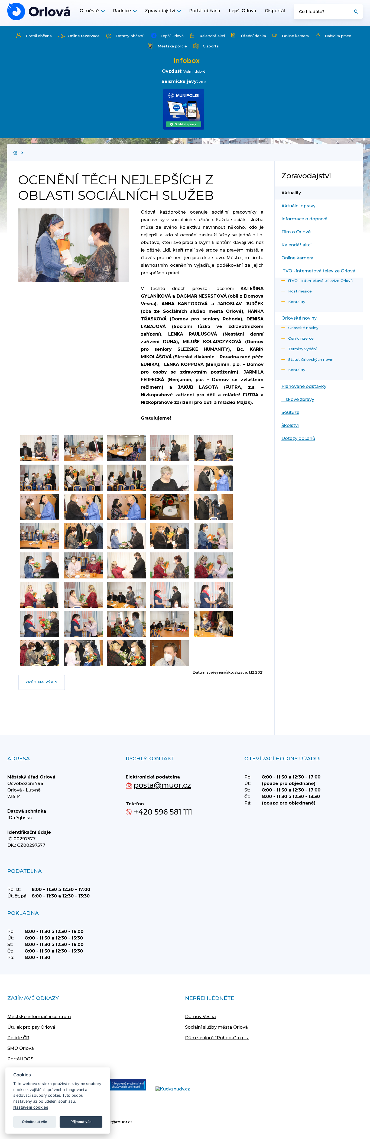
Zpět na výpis (41, 682)
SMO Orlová (20, 1048)
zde (202, 81)
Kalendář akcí (212, 36)
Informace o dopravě (304, 218)
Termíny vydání (302, 349)
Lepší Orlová (242, 10)
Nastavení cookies (30, 1107)
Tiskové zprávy (297, 399)
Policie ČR (18, 1037)
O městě (89, 10)
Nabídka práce (338, 36)
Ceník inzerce (301, 338)
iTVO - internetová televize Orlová (318, 271)
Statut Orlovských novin (310, 359)
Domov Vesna (200, 1016)
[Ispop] (122, 1085)
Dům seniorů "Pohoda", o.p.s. (217, 1037)
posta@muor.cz (162, 785)
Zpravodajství (160, 10)
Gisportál (275, 10)
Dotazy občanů (130, 36)
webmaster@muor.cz (110, 1121)
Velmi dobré (194, 71)
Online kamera (295, 36)
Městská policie (172, 46)
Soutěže (290, 412)
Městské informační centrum (39, 1016)
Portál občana (204, 10)
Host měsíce (300, 291)
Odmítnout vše (34, 1121)
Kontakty (296, 302)
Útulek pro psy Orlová (31, 1027)
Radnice (122, 10)
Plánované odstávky (303, 386)
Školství (290, 425)
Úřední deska (253, 36)
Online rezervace (84, 36)
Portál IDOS (20, 1058)
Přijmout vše (81, 1121)
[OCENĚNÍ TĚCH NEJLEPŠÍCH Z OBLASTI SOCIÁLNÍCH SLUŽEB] (38, 11)
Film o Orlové (296, 231)
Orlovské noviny (299, 318)
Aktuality (291, 192)
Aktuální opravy (298, 205)
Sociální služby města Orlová (216, 1027)
